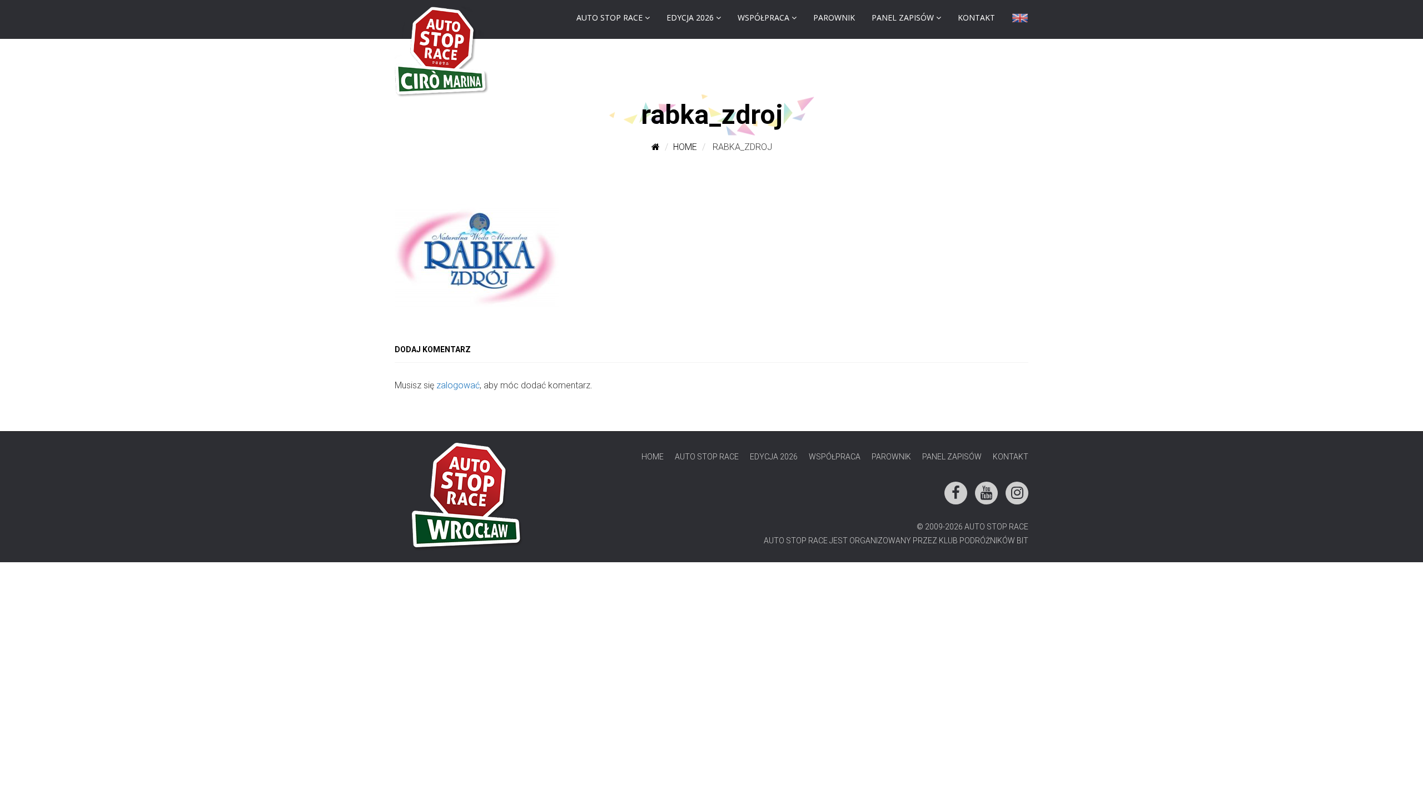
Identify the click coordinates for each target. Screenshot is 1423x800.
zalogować (458, 385)
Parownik (834, 17)
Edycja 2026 (690, 17)
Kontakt (976, 17)
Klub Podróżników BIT (983, 540)
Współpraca (763, 17)
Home (685, 147)
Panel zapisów (903, 17)
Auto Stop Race (609, 17)
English (1020, 20)
